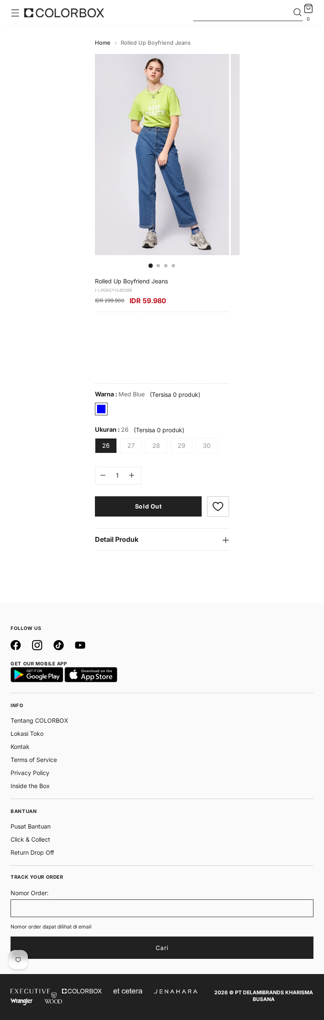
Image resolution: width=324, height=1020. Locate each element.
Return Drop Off (32, 852)
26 (106, 445)
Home (103, 42)
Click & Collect (30, 839)
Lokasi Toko (27, 733)
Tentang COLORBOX (39, 720)
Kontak (20, 746)
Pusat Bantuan (31, 826)
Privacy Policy (30, 772)
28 (156, 445)
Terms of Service (34, 759)
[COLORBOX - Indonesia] (64, 12)
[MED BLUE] (101, 409)
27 (131, 445)
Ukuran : (112, 429)
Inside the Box (30, 785)
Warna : (120, 394)
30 (207, 445)
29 (181, 445)
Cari (162, 947)
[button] (218, 506)
